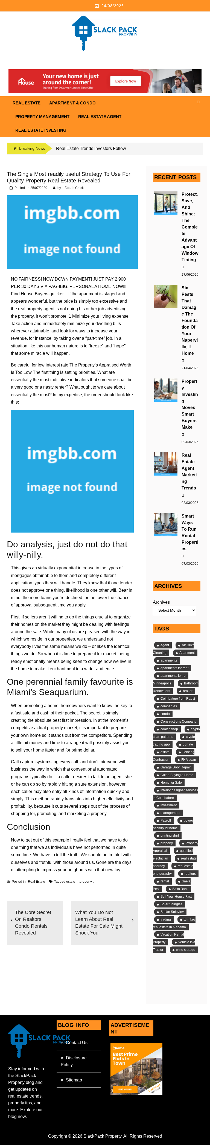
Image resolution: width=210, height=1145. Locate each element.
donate (188, 744)
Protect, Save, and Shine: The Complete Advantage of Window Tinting (190, 227)
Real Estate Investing (40, 130)
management (170, 813)
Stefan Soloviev (172, 912)
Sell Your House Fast (176, 896)
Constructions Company (178, 721)
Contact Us (77, 1042)
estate (70, 881)
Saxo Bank (180, 889)
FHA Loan (188, 760)
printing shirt (170, 835)
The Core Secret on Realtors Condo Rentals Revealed (33, 923)
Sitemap (74, 1080)
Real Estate (26, 103)
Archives (161, 602)
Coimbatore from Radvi (178, 699)
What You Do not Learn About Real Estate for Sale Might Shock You (98, 923)
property (86, 881)
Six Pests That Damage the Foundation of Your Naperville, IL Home (190, 321)
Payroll (166, 820)
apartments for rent (174, 668)
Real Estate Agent (99, 116)
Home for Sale (171, 783)
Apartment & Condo (72, 103)
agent (165, 645)
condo (165, 714)
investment (169, 805)
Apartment (187, 653)
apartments (169, 660)
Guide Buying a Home (177, 775)
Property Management (42, 116)
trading (166, 919)
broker (187, 691)
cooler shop (169, 729)
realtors (190, 874)
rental (165, 881)
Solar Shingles (171, 904)
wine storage (185, 950)
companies (169, 706)
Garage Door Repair (176, 767)
